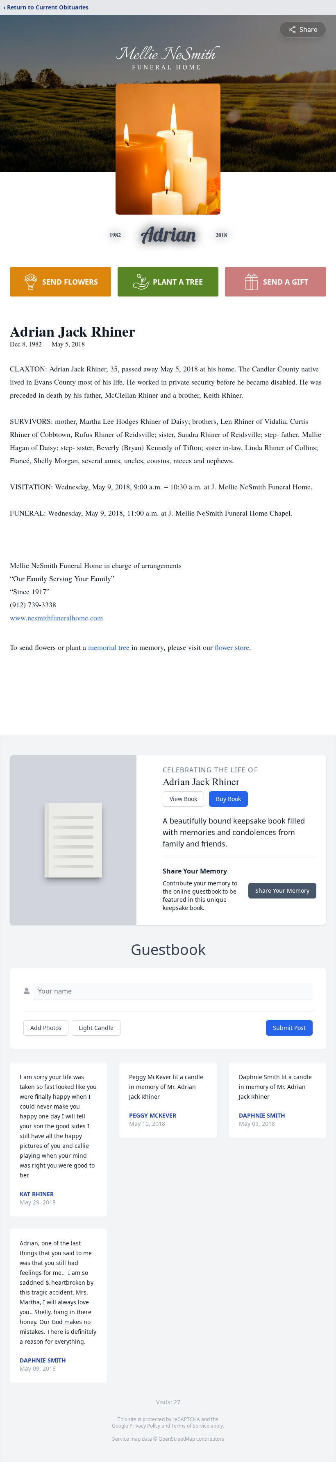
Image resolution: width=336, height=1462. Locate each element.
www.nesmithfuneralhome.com (56, 617)
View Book (183, 799)
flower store (232, 647)
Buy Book (228, 799)
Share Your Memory (282, 890)
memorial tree (108, 647)
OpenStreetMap (177, 1438)
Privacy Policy (144, 1425)
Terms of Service (190, 1425)
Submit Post (289, 1028)
